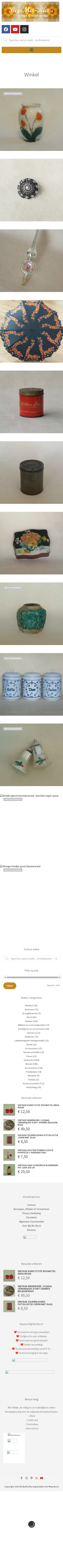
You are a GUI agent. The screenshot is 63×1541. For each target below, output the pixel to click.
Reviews (31, 1229)
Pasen (29, 1056)
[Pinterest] (31, 1478)
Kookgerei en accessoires (31, 1028)
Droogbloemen (30, 1013)
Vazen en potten (31, 1083)
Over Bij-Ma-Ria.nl (31, 1225)
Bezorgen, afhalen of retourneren (31, 1209)
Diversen (29, 1009)
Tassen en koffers (32, 1052)
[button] (31, 50)
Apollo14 (54, 1486)
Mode (29, 1044)
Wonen (28, 1063)
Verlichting (31, 1087)
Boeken (29, 1005)
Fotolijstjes (31, 1071)
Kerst (29, 1017)
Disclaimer (31, 1217)
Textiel (31, 1079)
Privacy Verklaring (31, 1213)
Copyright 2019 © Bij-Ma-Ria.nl (19, 1486)
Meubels (32, 1075)
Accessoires (31, 1048)
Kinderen (29, 1036)
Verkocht (28, 1060)
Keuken (29, 1021)
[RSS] (36, 1478)
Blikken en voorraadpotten (31, 1024)
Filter (10, 985)
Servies (31, 1032)
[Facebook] (6, 29)
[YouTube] (41, 1478)
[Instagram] (24, 29)
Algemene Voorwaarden (31, 1221)
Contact (31, 1204)
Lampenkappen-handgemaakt (29, 1040)
